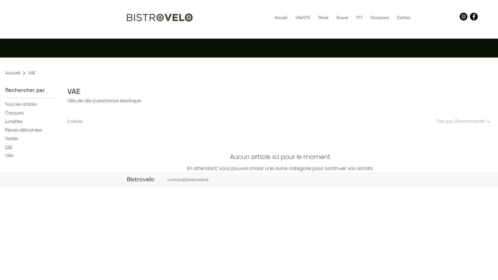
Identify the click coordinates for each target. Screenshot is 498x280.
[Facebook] (474, 16)
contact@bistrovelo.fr (188, 179)
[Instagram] (463, 16)
